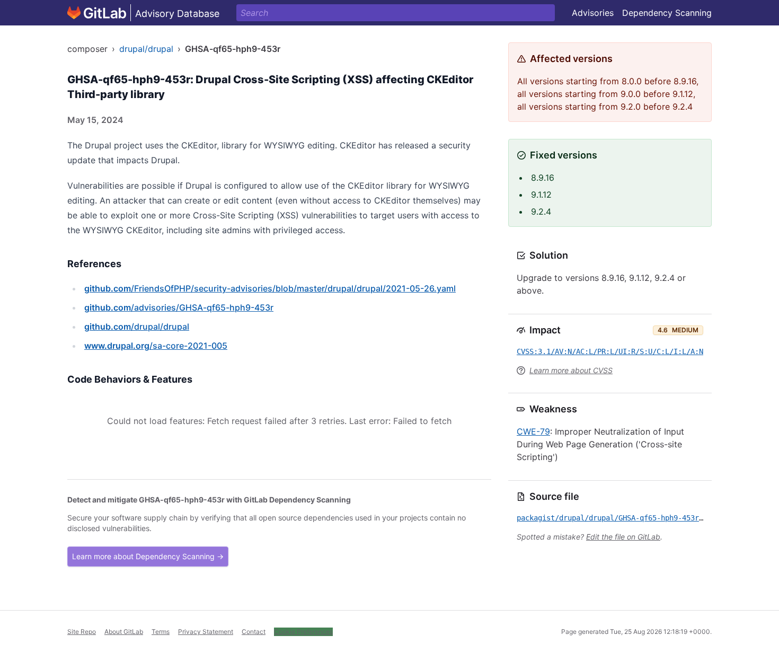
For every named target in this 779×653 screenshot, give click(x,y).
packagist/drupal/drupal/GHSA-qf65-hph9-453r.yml (616, 518)
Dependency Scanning (667, 12)
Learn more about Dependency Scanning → (148, 556)
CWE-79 (533, 431)
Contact (253, 632)
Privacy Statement (205, 632)
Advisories (593, 12)
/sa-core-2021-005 (155, 345)
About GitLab (123, 632)
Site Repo (81, 632)
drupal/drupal (146, 48)
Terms (161, 632)
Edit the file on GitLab (623, 536)
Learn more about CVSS (571, 370)
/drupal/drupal (136, 326)
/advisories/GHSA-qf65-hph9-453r (178, 307)
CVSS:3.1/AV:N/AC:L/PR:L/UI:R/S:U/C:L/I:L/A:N (610, 351)
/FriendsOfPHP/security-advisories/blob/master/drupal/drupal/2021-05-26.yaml (270, 288)
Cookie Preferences (303, 632)
